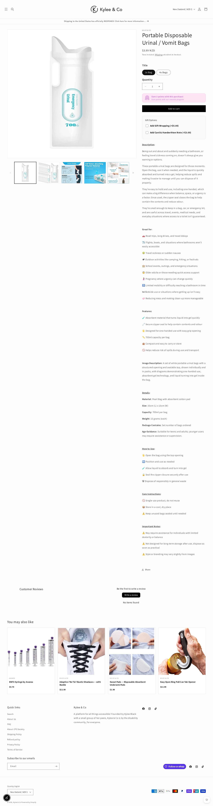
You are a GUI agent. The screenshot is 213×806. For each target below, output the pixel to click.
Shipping (158, 55)
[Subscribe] (56, 766)
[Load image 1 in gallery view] (25, 173)
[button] (6, 9)
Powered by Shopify (28, 802)
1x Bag (148, 72)
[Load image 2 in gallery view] (49, 173)
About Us (11, 719)
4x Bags (163, 72)
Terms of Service (14, 749)
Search (10, 714)
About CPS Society (15, 729)
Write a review (131, 594)
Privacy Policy (13, 744)
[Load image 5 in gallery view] (118, 173)
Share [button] (147, 569)
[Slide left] (10, 173)
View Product (31, 653)
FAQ (9, 724)
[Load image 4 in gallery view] (95, 173)
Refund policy (13, 739)
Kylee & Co (17, 802)
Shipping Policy (14, 734)
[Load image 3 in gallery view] (72, 173)
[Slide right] (133, 173)
